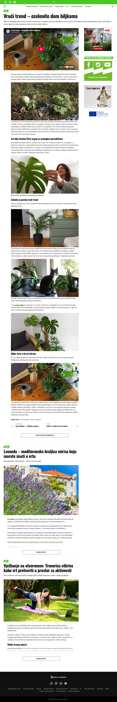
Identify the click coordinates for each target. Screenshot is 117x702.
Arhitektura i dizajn (46, 6)
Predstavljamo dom (28, 689)
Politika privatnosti (74, 691)
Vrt (67, 6)
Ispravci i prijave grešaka (46, 691)
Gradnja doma (59, 6)
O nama (107, 689)
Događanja (100, 689)
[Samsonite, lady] (98, 108)
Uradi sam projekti (76, 6)
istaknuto (38, 419)
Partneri (87, 6)
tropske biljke (19, 305)
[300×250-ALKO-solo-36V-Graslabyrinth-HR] (98, 50)
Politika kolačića (61, 691)
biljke (32, 419)
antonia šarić (25, 419)
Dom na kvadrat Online (14, 689)
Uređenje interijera (31, 6)
